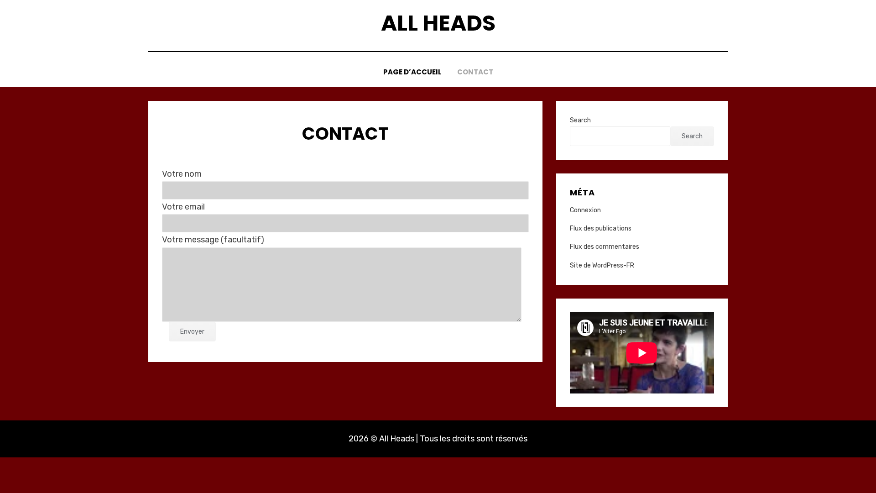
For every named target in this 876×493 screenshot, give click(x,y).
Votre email (183, 207)
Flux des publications (600, 228)
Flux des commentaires (604, 247)
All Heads (438, 23)
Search (580, 120)
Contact (475, 72)
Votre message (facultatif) (213, 240)
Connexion (585, 210)
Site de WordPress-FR (602, 265)
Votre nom (182, 174)
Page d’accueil (412, 72)
